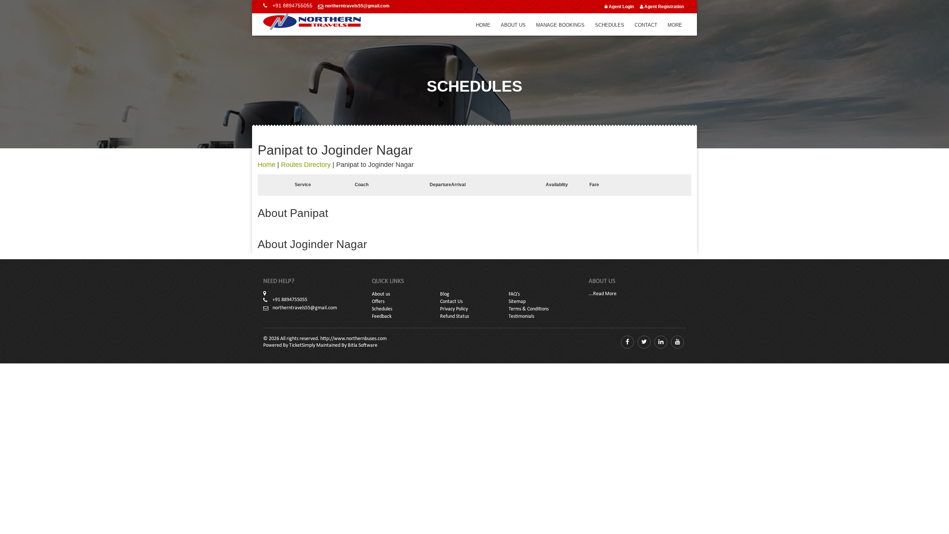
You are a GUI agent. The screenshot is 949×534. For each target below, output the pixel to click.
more (675, 25)
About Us (513, 25)
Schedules (609, 25)
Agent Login (621, 6)
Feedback (381, 316)
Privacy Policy (454, 309)
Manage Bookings (560, 25)
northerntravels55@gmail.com (357, 6)
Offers (378, 301)
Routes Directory (306, 164)
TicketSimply (302, 345)
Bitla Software (362, 345)
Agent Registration (663, 6)
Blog (444, 294)
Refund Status (454, 316)
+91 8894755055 (292, 5)
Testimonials (521, 316)
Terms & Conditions (529, 309)
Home (483, 25)
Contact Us (451, 301)
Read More (604, 294)
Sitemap (517, 301)
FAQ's (514, 294)
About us (381, 294)
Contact (646, 25)
